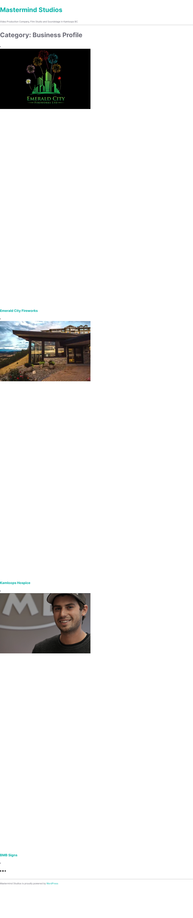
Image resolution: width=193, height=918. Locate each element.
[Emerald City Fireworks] (45, 108)
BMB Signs (8, 855)
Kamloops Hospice (15, 583)
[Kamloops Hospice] (45, 380)
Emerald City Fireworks (19, 311)
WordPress (52, 883)
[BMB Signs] (45, 652)
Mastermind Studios (31, 10)
